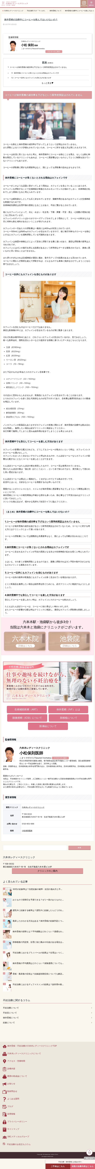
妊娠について (9, 1022)
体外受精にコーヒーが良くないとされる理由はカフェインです (35, 73)
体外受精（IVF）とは (68, 709)
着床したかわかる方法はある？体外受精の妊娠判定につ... (38, 921)
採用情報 (11, 1114)
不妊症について (10, 1012)
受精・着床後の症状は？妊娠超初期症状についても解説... (38, 974)
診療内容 (11, 1068)
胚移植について (68, 717)
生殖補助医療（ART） (26, 709)
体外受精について (11, 1017)
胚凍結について (48, 726)
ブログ (10, 1106)
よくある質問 (13, 1098)
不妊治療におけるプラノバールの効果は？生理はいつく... (38, 952)
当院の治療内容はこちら (83, 1166)
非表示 (50, 63)
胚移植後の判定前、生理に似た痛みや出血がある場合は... (38, 942)
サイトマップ (13, 1129)
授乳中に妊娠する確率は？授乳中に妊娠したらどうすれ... (38, 910)
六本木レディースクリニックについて (24, 1053)
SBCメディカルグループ (18, 1136)
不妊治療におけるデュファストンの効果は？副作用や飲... (38, 984)
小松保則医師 (27, 831)
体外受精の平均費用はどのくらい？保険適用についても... (38, 963)
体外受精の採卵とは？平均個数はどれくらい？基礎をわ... (38, 931)
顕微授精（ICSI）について (27, 717)
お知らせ (11, 1083)
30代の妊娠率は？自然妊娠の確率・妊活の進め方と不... (37, 889)
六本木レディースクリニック (33, 807)
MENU (91, 5)
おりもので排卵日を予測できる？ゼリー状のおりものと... (38, 899)
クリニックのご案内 (47, 871)
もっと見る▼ (47, 83)
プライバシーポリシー (17, 1121)
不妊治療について (11, 1008)
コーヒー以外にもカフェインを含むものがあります (31, 78)
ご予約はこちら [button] (58, 1166)
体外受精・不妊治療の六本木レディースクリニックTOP (32, 1046)
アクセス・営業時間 (16, 1061)
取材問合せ (12, 1091)
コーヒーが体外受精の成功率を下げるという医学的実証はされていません (37, 67)
